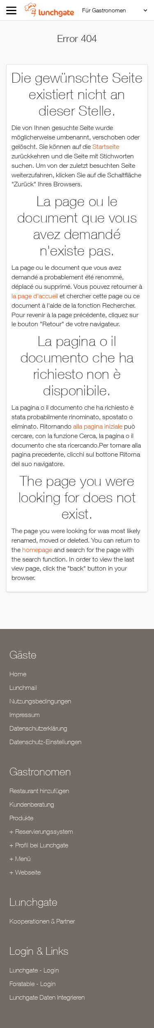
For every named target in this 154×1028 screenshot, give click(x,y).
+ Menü (19, 858)
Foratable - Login (32, 983)
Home (17, 674)
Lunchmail (23, 687)
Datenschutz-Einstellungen (45, 741)
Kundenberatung (31, 804)
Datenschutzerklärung (38, 728)
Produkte (21, 817)
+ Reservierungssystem (41, 831)
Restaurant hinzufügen (39, 790)
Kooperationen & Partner (42, 921)
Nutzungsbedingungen (40, 701)
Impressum (24, 714)
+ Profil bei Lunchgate (38, 845)
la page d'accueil (34, 295)
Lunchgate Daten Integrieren (47, 997)
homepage (37, 549)
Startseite (105, 146)
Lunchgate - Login (34, 970)
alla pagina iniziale (97, 426)
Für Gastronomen (104, 10)
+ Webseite (25, 872)
